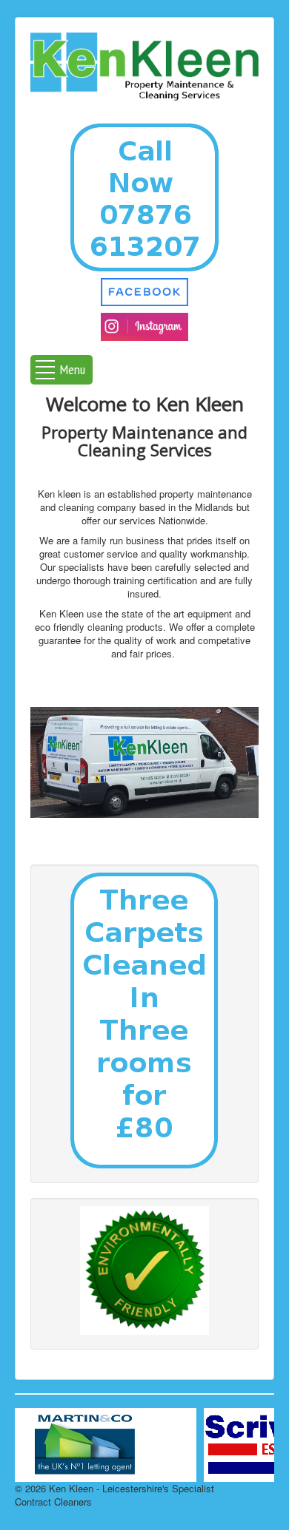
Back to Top (248, 1488)
